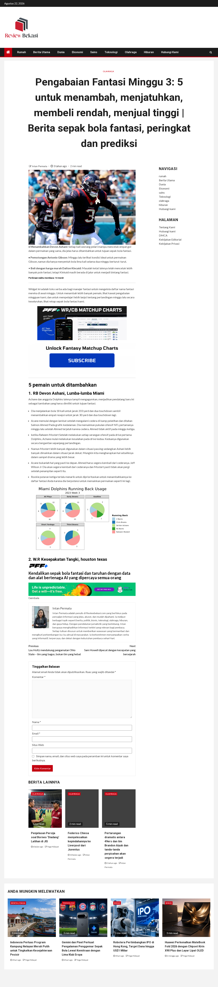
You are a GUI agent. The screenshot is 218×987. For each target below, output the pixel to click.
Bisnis (117, 903)
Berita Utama (41, 52)
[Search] (211, 52)
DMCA (163, 235)
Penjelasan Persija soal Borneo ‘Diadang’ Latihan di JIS (45, 837)
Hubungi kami (169, 52)
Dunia (61, 52)
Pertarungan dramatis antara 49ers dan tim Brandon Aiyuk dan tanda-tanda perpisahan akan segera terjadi (116, 845)
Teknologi (111, 52)
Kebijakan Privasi (169, 243)
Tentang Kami (167, 227)
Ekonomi (77, 52)
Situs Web (38, 744)
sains (93, 52)
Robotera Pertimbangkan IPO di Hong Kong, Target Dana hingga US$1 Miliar (133, 946)
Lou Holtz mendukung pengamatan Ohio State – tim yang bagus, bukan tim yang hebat (54, 650)
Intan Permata (40, 166)
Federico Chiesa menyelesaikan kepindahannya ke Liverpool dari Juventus (79, 841)
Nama (36, 722)
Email (36, 733)
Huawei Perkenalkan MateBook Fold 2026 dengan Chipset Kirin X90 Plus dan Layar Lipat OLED (185, 946)
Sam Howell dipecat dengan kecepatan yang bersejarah (110, 650)
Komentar (38, 676)
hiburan (149, 52)
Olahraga (108, 71)
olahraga (131, 52)
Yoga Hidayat (53, 846)
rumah (21, 52)
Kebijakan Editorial (170, 239)
